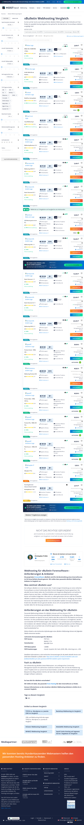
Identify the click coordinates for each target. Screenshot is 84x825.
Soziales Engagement (70, 779)
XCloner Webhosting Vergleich (36, 727)
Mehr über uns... (6, 808)
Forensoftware (39, 577)
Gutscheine (65, 8)
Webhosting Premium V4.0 (30, 374)
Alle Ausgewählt (6, 150)
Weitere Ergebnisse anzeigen (36, 515)
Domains (32, 8)
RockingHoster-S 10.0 (29, 489)
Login (32, 818)
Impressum (47, 818)
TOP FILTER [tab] (5, 18)
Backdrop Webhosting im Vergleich (68, 711)
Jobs (65, 774)
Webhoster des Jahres (71, 791)
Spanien (79, 820)
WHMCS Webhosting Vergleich (36, 731)
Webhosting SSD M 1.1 (29, 169)
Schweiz (75, 818)
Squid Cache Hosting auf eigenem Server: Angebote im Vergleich (68, 732)
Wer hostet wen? (69, 776)
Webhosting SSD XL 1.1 (29, 326)
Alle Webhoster (69, 795)
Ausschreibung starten (53, 540)
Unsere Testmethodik (57, 564)
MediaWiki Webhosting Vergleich (67, 727)
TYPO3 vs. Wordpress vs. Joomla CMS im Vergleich (37, 712)
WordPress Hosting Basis (30, 98)
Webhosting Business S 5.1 (30, 145)
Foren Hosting (51, 684)
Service (55, 8)
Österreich (66, 818)
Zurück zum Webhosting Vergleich (76, 36)
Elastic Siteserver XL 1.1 (29, 303)
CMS (28, 698)
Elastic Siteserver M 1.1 (29, 192)
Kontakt (39, 818)
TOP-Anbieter (47, 8)
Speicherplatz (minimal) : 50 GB (32, 32)
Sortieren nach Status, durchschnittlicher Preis (37, 40)
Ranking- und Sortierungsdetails (74, 521)
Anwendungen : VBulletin (71, 32)
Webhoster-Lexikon (70, 797)
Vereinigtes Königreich (67, 820)
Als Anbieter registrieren (71, 789)
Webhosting (23, 8)
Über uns (68, 564)
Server (39, 8)
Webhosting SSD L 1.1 (29, 244)
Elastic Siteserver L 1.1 (29, 279)
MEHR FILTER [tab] (15, 18)
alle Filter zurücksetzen (10, 159)
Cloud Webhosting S (29, 121)
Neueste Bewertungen (71, 793)
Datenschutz (42, 820)
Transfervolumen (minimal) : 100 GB (52, 32)
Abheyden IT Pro (28, 471)
